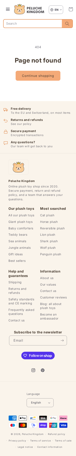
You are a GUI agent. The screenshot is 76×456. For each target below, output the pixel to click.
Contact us (16, 320)
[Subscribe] (62, 340)
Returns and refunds (17, 290)
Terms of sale (63, 440)
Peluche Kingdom (33, 434)
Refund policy (56, 434)
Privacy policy (17, 440)
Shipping (15, 282)
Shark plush (49, 241)
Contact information (49, 446)
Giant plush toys (20, 221)
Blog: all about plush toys (51, 306)
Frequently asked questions (21, 312)
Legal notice (25, 446)
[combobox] (33, 24)
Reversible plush (52, 228)
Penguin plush (50, 254)
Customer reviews (53, 297)
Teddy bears (17, 234)
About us (47, 278)
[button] (70, 9)
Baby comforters (20, 228)
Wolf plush (48, 247)
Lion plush (47, 234)
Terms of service (40, 440)
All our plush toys (21, 215)
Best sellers (17, 260)
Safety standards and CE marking (21, 301)
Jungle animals (19, 247)
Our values (48, 284)
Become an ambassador (49, 316)
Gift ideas (15, 254)
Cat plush (47, 215)
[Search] (67, 24)
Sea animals (17, 241)
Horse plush (49, 221)
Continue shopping (38, 76)
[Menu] (7, 9)
